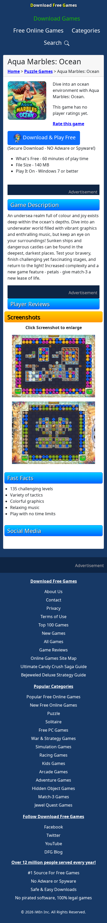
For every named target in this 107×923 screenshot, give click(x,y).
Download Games (57, 18)
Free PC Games (53, 730)
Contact (53, 600)
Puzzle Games (38, 71)
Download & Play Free (49, 137)
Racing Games (53, 755)
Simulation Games (53, 747)
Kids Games (53, 763)
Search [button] (53, 42)
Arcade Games (53, 772)
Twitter (53, 835)
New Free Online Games (53, 705)
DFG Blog (53, 852)
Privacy (53, 608)
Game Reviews (53, 650)
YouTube (53, 843)
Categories (86, 30)
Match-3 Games (53, 797)
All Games (53, 641)
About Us (53, 591)
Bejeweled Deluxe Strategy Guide (53, 675)
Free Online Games (38, 30)
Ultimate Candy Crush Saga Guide (54, 666)
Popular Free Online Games (53, 697)
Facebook (53, 827)
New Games (53, 633)
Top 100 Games (53, 625)
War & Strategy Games (53, 738)
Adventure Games (53, 780)
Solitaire (53, 722)
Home (14, 71)
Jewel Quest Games (53, 805)
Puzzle (53, 713)
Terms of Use (53, 616)
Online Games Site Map (54, 658)
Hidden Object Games (53, 788)
